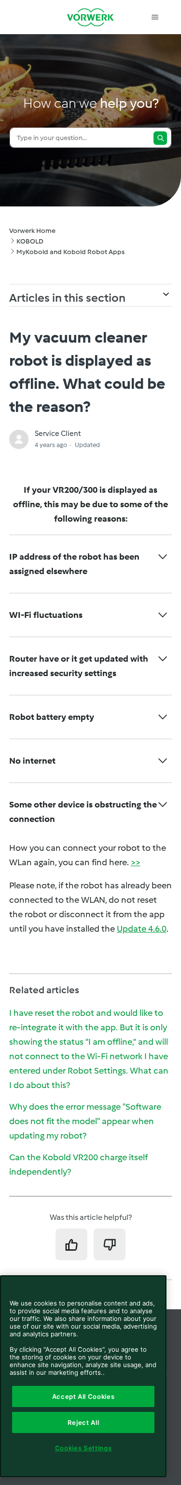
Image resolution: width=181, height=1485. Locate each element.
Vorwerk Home (32, 231)
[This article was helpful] (71, 1244)
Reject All (83, 1422)
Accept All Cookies (83, 1396)
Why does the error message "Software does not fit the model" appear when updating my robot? (85, 1121)
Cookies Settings (83, 1448)
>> (135, 862)
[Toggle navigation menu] (155, 17)
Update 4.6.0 (142, 928)
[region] (83, 1376)
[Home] (90, 17)
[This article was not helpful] (109, 1244)
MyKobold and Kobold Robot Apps (70, 252)
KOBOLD (29, 241)
